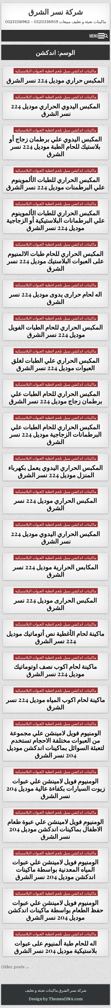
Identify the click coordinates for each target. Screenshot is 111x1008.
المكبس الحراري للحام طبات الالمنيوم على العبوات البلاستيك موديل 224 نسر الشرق (55, 260)
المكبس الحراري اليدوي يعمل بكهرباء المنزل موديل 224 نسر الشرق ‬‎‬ (55, 471)
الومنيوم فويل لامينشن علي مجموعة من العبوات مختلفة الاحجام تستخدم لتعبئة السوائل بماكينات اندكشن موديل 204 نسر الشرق (55, 743)
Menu (93, 36)
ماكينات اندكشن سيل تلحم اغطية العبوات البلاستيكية (55, 70)
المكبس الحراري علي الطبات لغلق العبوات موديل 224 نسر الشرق (55, 364)
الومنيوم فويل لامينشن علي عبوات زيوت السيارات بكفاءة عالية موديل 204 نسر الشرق (55, 788)
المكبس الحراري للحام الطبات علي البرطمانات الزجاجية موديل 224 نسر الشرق (56, 434)
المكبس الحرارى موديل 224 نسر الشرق (55, 603)
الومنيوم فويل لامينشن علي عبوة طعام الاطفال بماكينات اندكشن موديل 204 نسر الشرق (55, 828)
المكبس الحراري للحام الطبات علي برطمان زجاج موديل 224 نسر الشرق (55, 397)
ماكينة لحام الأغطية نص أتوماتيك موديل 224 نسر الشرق (55, 637)
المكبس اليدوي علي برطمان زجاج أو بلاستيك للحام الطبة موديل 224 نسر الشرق (55, 146)
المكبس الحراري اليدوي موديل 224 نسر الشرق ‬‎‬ (55, 537)
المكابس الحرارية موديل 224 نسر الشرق (55, 570)
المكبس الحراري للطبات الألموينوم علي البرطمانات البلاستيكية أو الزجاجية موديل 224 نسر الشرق (55, 220)
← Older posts (15, 967)
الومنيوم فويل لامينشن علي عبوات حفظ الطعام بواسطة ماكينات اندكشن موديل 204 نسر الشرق (55, 909)
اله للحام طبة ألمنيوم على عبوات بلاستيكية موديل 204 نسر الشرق (55, 946)
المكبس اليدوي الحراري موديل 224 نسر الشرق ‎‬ (55, 109)
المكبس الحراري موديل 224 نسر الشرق (55, 504)
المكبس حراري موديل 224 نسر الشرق (55, 80)
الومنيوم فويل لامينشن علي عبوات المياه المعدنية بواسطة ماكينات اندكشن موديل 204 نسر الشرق (55, 869)
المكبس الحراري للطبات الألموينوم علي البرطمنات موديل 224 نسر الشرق (55, 183)
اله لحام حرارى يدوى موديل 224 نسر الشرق (55, 297)
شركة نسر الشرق (55, 11)
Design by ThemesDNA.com (56, 999)
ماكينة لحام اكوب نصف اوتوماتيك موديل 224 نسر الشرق (55, 670)
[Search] (106, 36)
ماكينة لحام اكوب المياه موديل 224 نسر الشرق (55, 703)
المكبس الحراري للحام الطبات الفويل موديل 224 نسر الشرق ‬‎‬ (55, 330)
